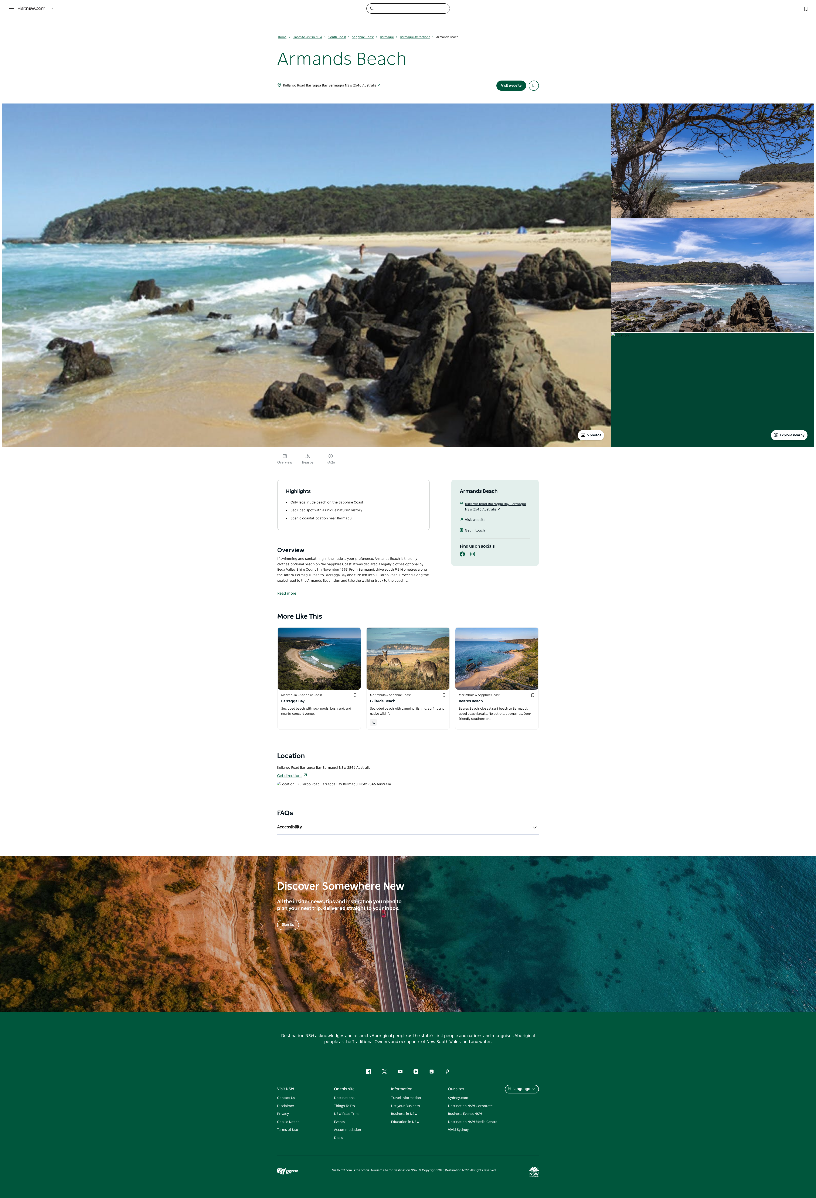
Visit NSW (285, 1089)
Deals (338, 1138)
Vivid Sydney (458, 1129)
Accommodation (347, 1129)
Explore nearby (792, 435)
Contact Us (286, 1098)
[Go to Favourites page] (805, 8)
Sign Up (288, 924)
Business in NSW (404, 1114)
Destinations (344, 1098)
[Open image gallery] (306, 446)
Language (521, 1089)
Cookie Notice (288, 1122)
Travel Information (406, 1098)
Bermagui (387, 37)
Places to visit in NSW (307, 37)
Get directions (289, 776)
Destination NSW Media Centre (472, 1122)
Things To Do (344, 1106)
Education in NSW (405, 1122)
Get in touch (475, 530)
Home (282, 37)
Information (401, 1089)
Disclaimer (285, 1106)
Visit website (511, 85)
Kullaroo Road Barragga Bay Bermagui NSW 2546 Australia (330, 85)
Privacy (283, 1114)
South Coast (337, 37)
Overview (284, 462)
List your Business (405, 1106)
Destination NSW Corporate (470, 1106)
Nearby (308, 462)
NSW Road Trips (346, 1114)
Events (339, 1122)
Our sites (456, 1089)
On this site (344, 1089)
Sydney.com (458, 1098)
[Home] (31, 9)
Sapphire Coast (363, 37)
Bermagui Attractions (415, 37)
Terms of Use (287, 1129)
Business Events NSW (465, 1114)
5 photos (594, 435)
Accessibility (289, 827)
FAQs (331, 462)
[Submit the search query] (372, 8)
